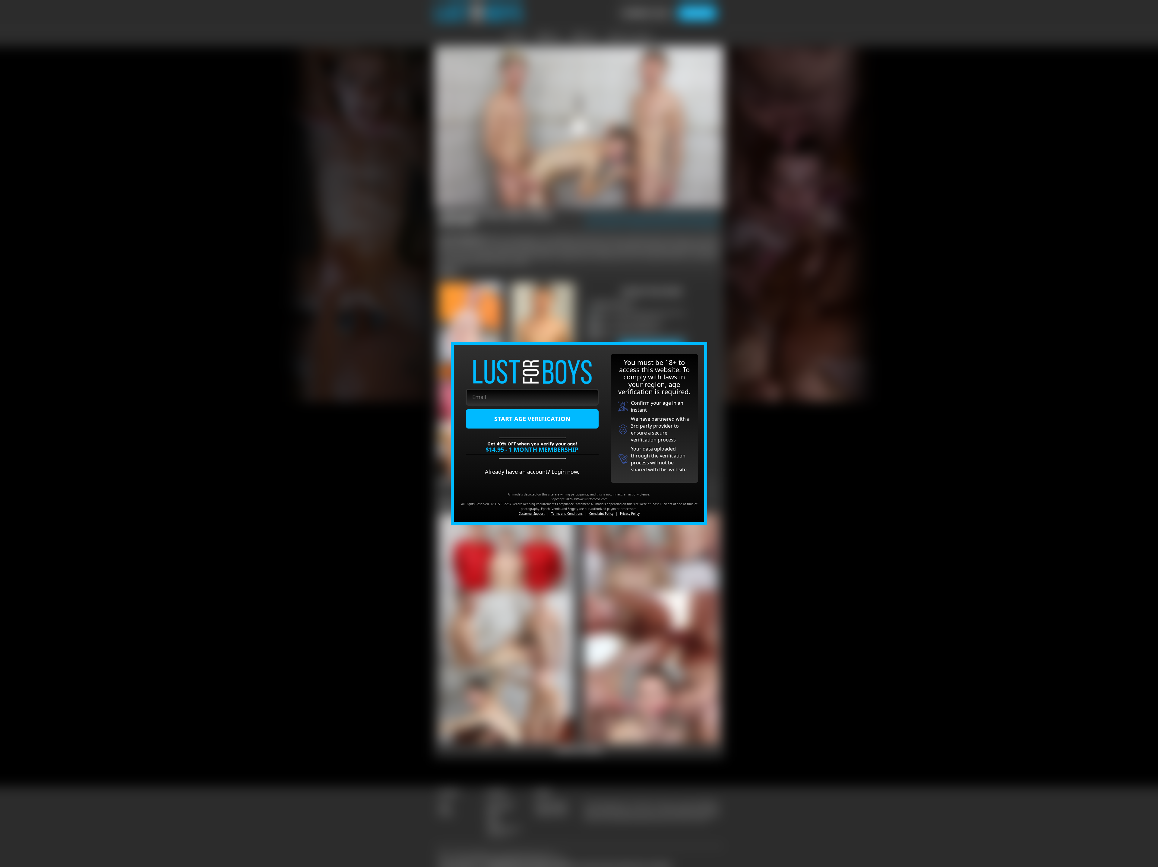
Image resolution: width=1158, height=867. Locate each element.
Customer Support (532, 513)
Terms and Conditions (567, 513)
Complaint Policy (601, 513)
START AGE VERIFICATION (532, 419)
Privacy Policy (630, 513)
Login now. (565, 471)
